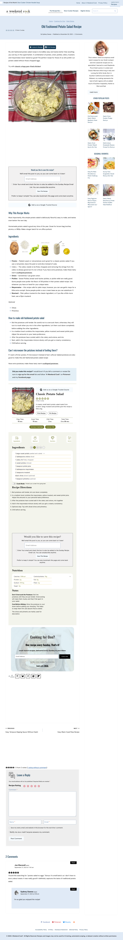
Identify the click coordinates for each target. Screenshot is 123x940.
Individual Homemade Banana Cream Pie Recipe (109, 145)
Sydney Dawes (47, 34)
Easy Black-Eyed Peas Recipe (68, 730)
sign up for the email (26, 374)
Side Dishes (70, 21)
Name (12, 822)
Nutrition (52, 441)
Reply (73, 863)
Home (78, 3)
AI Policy (50, 929)
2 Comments (78, 34)
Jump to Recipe (37, 47)
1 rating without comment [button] (37, 767)
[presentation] (93, 108)
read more (94, 92)
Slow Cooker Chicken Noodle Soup (28, 3)
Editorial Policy (73, 929)
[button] (6, 30)
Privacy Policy (102, 3)
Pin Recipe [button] (52, 413)
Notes (69, 441)
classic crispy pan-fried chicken (28, 66)
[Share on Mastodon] (33, 676)
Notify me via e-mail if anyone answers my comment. (30, 832)
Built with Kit (42, 666)
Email (47, 822)
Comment (13, 790)
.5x (31, 447)
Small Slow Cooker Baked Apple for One (92, 145)
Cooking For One (59, 21)
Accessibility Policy (41, 929)
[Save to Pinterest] (17, 676)
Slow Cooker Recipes (71, 11)
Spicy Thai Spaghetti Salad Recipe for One (108, 174)
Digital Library (85, 11)
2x (37, 447)
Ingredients (16, 441)
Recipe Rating (15, 785)
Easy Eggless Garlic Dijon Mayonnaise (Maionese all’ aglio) (92, 202)
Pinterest (66, 374)
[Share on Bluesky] (23, 676)
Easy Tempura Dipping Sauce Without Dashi (22, 730)
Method (35, 441)
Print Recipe (51, 47)
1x (34, 447)
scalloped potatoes (24, 273)
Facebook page (24, 377)
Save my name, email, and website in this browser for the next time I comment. (37, 828)
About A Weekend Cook (89, 3)
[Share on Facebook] (28, 676)
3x (40, 447)
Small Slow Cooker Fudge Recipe (107, 118)
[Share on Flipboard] (39, 676)
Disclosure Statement (61, 929)
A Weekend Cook (53, 374)
